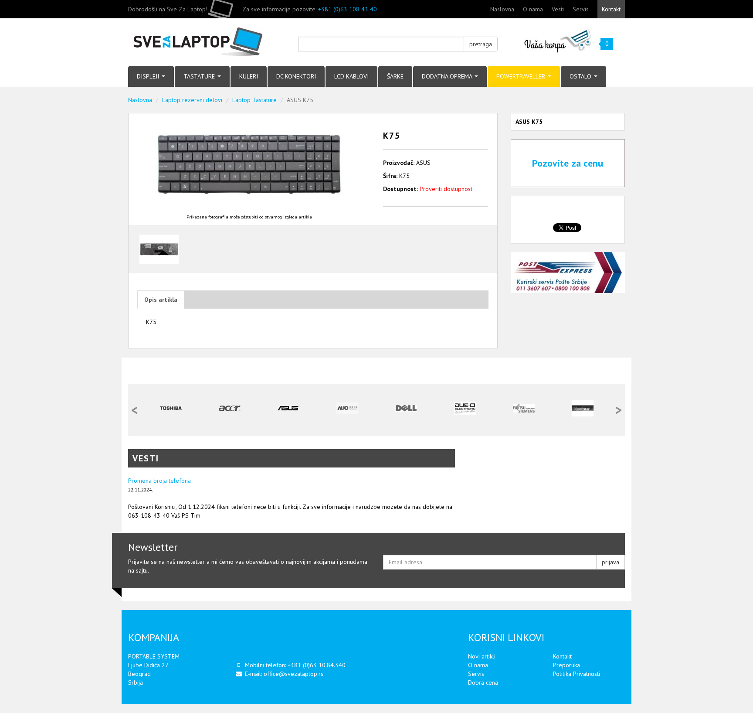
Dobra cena (483, 682)
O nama (533, 9)
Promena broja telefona (159, 480)
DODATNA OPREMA (448, 76)
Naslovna (502, 9)
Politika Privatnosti (576, 674)
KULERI (248, 76)
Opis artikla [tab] (160, 300)
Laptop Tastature (254, 100)
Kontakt (611, 9)
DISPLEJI (149, 76)
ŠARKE (395, 76)
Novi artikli (481, 656)
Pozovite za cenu (567, 163)
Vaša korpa (558, 40)
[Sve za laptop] (206, 42)
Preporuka (566, 665)
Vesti (558, 9)
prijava (610, 562)
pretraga (480, 44)
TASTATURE (200, 76)
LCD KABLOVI (351, 76)
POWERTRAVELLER (521, 76)
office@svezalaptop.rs (293, 674)
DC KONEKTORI (296, 76)
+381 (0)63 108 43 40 (347, 9)
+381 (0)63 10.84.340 (317, 665)
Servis (581, 9)
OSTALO (581, 76)
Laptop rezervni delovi (192, 100)
